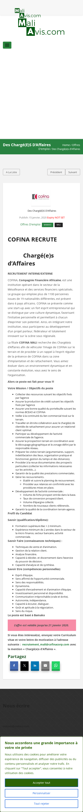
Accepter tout (41, 783)
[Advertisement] (41, 95)
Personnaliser (41, 793)
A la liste (11, 172)
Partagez (17, 656)
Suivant (72, 172)
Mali (59, 224)
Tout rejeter (41, 803)
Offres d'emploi (30, 224)
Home (66, 145)
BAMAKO (47, 224)
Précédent (56, 172)
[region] (41, 774)
